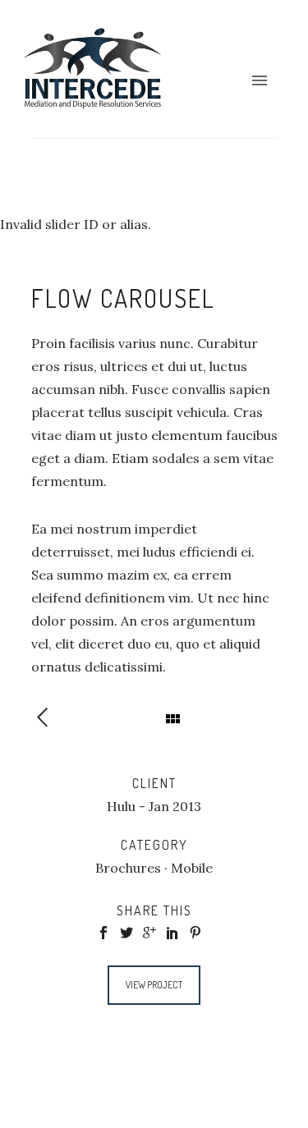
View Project (154, 985)
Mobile (192, 868)
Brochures (128, 868)
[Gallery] (50, 718)
